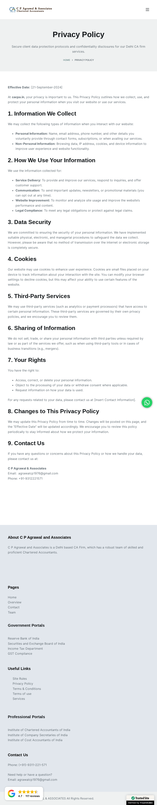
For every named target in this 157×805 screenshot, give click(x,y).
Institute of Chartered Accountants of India (39, 730)
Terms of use (22, 694)
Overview (14, 602)
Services (19, 699)
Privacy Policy (23, 683)
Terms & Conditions (27, 689)
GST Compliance (20, 653)
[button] (24, 793)
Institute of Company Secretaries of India (38, 735)
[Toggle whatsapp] (147, 402)
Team (12, 612)
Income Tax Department (25, 648)
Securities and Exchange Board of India (36, 643)
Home (12, 597)
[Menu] (147, 9)
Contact (14, 607)
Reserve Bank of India (23, 638)
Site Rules (20, 678)
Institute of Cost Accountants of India (35, 740)
